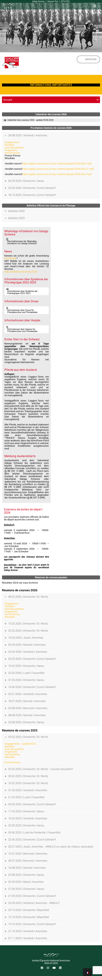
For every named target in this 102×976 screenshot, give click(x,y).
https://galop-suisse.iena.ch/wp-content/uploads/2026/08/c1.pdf (57, 163)
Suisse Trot (52, 1)
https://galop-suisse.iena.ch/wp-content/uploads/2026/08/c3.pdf (57, 174)
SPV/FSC (65, 1)
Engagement (11, 603)
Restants (9, 144)
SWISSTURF (91, 59)
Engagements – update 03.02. (20, 743)
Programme (11, 150)
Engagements (12, 142)
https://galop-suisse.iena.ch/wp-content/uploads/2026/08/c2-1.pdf (58, 168)
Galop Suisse (38, 1)
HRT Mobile (10, 258)
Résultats (10, 616)
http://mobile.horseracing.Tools (20, 271)
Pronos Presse (12, 762)
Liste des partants (14, 147)
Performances (12, 152)
